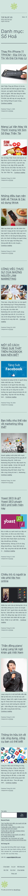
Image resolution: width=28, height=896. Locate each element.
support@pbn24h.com (14, 857)
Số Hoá (11, 111)
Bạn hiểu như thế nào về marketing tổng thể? (14, 424)
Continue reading (6, 103)
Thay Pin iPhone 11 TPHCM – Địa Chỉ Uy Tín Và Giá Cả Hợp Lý (14, 55)
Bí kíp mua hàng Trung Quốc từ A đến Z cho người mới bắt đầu (13, 835)
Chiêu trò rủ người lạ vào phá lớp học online (13, 578)
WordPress (17, 890)
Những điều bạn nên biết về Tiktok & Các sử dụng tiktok (13, 199)
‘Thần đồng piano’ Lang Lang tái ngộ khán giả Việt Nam (12, 649)
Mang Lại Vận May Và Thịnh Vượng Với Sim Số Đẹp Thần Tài (14, 130)
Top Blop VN (6, 17)
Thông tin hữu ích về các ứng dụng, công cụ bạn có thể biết (13, 738)
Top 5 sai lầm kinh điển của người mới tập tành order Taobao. (13, 824)
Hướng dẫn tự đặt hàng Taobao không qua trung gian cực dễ (12, 831)
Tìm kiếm (4, 811)
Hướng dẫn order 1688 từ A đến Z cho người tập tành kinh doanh (12, 827)
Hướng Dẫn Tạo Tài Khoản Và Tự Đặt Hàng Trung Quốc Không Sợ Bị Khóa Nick (13, 839)
